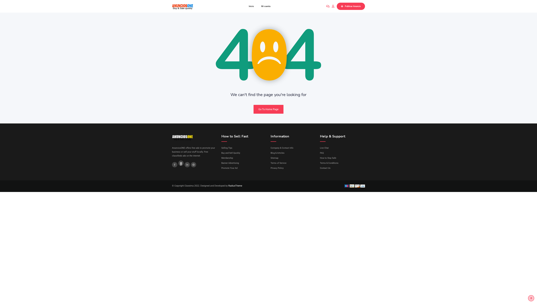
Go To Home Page (268, 109)
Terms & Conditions (329, 163)
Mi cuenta (265, 6)
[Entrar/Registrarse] (333, 6)
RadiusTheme (235, 185)
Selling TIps (226, 148)
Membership (227, 158)
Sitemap (274, 158)
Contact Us (325, 168)
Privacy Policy (277, 168)
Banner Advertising (230, 163)
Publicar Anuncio (353, 6)
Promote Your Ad (229, 168)
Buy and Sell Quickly (230, 153)
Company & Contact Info (282, 148)
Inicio (251, 6)
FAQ (322, 153)
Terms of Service (278, 163)
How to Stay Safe (328, 158)
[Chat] (327, 6)
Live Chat (324, 148)
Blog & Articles (277, 153)
